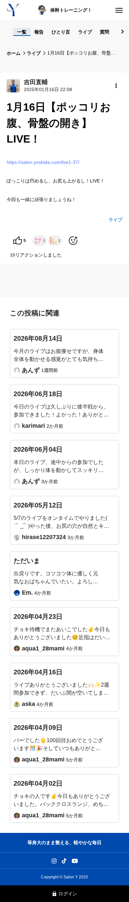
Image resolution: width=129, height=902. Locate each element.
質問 (104, 32)
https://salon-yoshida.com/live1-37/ (43, 162)
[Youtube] (75, 860)
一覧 (21, 32)
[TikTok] (64, 860)
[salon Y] (13, 10)
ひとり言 (61, 32)
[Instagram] (54, 860)
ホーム (14, 53)
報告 (39, 32)
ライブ (85, 32)
